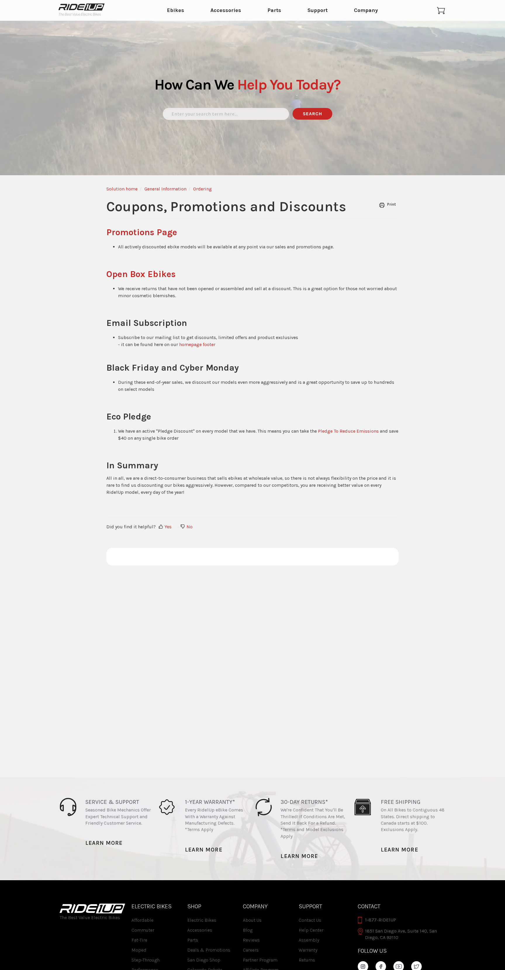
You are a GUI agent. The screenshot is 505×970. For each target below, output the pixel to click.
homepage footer (197, 344)
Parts (274, 10)
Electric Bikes (201, 920)
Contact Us (310, 920)
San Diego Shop (203, 960)
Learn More (104, 843)
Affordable (142, 920)
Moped (139, 950)
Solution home (122, 189)
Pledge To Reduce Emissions (348, 431)
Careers (251, 950)
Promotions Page (141, 232)
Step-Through (146, 960)
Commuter (143, 930)
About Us (252, 920)
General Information (165, 189)
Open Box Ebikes (141, 274)
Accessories (225, 10)
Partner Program (260, 960)
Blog (247, 930)
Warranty (308, 950)
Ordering (202, 189)
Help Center (311, 930)
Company (366, 10)
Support (317, 10)
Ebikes (175, 10)
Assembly (309, 940)
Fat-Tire (139, 940)
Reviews (251, 940)
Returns (307, 960)
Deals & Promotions (208, 950)
